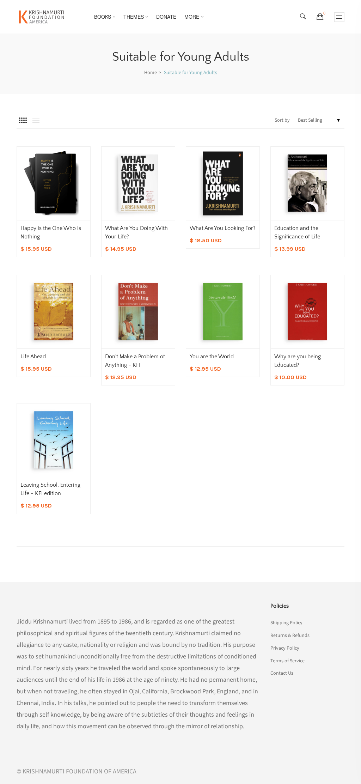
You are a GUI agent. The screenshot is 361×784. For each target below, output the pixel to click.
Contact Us (281, 673)
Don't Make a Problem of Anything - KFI (135, 360)
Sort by (282, 120)
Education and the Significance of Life (297, 232)
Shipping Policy (286, 622)
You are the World (212, 356)
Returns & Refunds (290, 635)
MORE (191, 16)
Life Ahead (33, 356)
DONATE (166, 16)
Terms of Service (287, 660)
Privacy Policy (284, 648)
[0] (320, 17)
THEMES (133, 16)
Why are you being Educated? (297, 360)
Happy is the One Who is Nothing (50, 232)
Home (150, 72)
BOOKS (102, 16)
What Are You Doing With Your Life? (136, 232)
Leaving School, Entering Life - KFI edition (50, 489)
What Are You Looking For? (223, 228)
